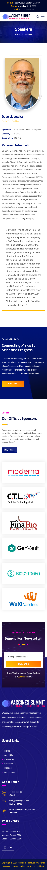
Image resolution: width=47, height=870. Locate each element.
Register (8, 768)
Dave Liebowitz (12, 117)
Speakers (8, 764)
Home (17, 34)
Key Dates (9, 759)
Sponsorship (9, 772)
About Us (8, 755)
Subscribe (22, 677)
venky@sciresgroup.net (19, 801)
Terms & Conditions (35, 866)
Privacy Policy (19, 866)
